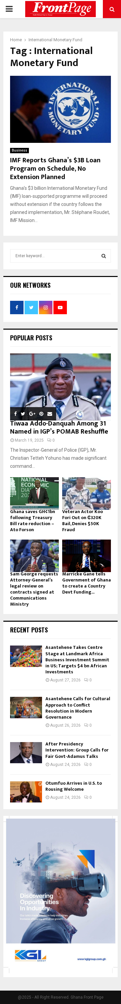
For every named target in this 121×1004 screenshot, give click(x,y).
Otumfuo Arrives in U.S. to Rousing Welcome (73, 786)
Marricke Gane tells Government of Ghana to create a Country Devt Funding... (86, 583)
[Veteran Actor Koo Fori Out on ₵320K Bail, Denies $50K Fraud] (86, 493)
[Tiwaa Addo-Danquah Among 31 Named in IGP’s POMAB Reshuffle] (60, 387)
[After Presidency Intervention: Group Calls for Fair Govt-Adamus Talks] (26, 752)
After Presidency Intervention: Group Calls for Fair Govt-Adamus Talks (77, 750)
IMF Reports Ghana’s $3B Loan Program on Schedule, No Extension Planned (55, 169)
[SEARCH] (103, 256)
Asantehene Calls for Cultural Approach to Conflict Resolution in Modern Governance (77, 708)
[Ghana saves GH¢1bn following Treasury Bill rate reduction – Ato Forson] (34, 493)
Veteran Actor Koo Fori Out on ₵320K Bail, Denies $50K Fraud (82, 521)
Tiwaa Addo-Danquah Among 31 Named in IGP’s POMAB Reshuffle (59, 427)
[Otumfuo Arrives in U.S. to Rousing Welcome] (26, 791)
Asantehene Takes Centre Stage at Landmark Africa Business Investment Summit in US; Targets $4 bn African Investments (77, 660)
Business (19, 150)
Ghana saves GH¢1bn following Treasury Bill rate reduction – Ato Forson (32, 521)
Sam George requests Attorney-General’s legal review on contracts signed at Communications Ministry (34, 589)
